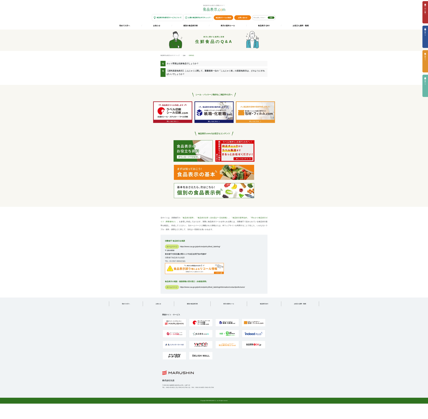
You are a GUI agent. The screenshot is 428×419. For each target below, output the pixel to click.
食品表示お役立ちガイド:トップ (170, 55)
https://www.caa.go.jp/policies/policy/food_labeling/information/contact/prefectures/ (212, 287)
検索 (271, 17)
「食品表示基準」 (188, 218)
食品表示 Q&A (264, 26)
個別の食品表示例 (190, 26)
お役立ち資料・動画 (301, 26)
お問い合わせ (242, 17)
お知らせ (156, 26)
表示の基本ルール (228, 26)
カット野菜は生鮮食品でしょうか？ (183, 63)
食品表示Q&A (264, 304)
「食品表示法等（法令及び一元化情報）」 (213, 218)
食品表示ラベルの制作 (223, 17)
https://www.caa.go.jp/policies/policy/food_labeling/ (200, 246)
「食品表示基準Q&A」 (240, 218)
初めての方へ (124, 26)
